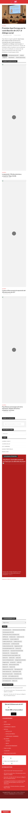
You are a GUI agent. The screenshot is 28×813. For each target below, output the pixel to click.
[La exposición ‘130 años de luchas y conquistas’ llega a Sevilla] (14, 117)
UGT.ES (13, 714)
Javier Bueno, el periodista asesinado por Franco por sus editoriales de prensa (14, 460)
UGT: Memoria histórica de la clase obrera (12, 678)
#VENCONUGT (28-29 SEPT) (10, 753)
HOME (5, 722)
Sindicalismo (17, 674)
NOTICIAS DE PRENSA (10, 733)
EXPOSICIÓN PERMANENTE (11, 745)
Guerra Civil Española (8, 660)
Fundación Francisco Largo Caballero (11, 655)
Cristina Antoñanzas (8, 646)
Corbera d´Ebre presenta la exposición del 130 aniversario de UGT (13, 291)
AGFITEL (5, 636)
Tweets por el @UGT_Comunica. (9, 579)
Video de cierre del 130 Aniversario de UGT (13, 687)
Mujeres (5, 667)
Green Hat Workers (19, 793)
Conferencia (6, 643)
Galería (5, 657)
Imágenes (5, 57)
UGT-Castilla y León (13, 676)
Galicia (18, 657)
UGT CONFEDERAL (6, 446)
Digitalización (18, 646)
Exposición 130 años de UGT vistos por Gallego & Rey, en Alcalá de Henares (14, 694)
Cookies (18, 792)
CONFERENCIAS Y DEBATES (10, 726)
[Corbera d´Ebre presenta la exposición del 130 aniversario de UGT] (14, 233)
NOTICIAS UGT (9, 731)
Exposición (6, 650)
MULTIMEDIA (6, 738)
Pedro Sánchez (7, 671)
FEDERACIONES (5, 451)
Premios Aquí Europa (20, 57)
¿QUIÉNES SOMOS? (6, 441)
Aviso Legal (13, 792)
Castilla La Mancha (7, 641)
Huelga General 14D (20, 660)
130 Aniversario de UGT (13, 55)
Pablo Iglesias (18, 669)
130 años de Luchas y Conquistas (11, 634)
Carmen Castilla (14, 639)
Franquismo (14, 653)
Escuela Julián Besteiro (8, 648)
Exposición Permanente (17, 650)
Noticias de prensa (8, 669)
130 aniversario (7, 630)
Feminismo (6, 653)
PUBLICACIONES (7, 748)
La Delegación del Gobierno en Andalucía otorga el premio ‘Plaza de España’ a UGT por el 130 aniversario (14, 782)
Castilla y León (17, 641)
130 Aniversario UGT (8, 632)
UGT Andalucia (7, 680)
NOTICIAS (6, 729)
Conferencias (15, 643)
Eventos (18, 648)
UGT (5, 676)
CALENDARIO (7, 750)
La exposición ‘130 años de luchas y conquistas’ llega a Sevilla (12, 175)
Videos (14, 680)
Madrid (5, 664)
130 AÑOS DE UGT (6, 444)
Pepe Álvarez (11, 57)
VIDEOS (7, 743)
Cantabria (6, 639)
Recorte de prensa (7, 674)
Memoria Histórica (14, 664)
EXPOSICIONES (7, 724)
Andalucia (12, 636)
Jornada (12, 662)
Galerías (22, 55)
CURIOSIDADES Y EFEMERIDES (12, 736)
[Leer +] (10, 574)
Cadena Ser (20, 636)
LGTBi (19, 662)
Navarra (12, 667)
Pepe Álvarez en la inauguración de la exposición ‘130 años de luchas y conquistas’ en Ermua (12, 408)
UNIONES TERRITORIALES (7, 449)
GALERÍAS (4, 26)
